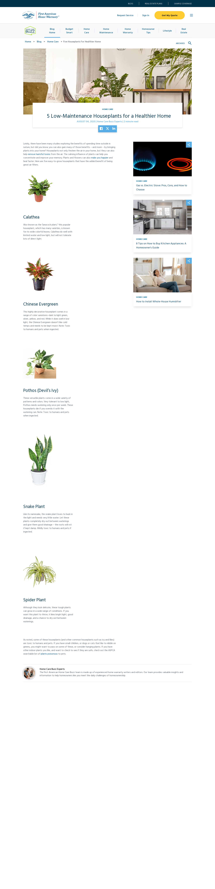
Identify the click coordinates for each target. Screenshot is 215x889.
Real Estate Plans (153, 3)
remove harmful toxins (39, 154)
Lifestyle (167, 30)
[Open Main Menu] (191, 15)
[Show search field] (190, 43)
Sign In (145, 15)
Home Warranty (128, 30)
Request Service (125, 15)
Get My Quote (169, 15)
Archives (180, 43)
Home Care (87, 30)
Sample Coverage (183, 3)
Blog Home (52, 30)
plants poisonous (49, 653)
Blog (130, 3)
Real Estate (184, 30)
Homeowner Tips (148, 30)
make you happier (99, 157)
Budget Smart (69, 30)
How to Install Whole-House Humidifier (158, 301)
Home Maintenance (106, 30)
